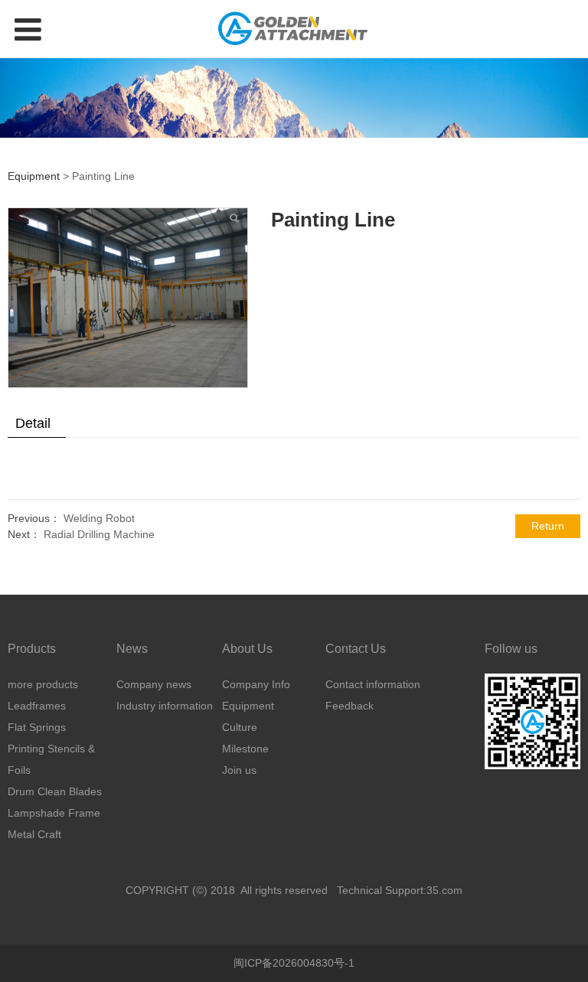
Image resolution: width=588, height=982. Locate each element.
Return (547, 526)
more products (43, 684)
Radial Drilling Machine (99, 534)
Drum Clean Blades (55, 791)
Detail (33, 423)
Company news (153, 684)
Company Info (256, 684)
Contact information (372, 684)
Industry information (164, 706)
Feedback (349, 706)
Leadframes (37, 706)
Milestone (245, 748)
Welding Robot (99, 518)
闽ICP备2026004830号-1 (294, 963)
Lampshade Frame (54, 813)
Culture (239, 727)
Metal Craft (34, 834)
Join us (239, 770)
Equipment (35, 176)
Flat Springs (37, 727)
